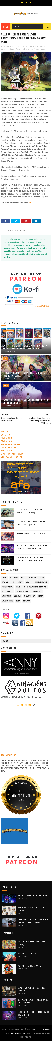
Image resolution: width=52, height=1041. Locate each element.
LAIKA (18, 601)
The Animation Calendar (12, 444)
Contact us (6, 434)
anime (6, 385)
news (43, 49)
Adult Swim (6, 596)
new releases (9, 331)
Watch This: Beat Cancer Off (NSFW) (31, 943)
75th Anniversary (39, 46)
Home (5, 26)
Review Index (6, 438)
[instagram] (22, 2)
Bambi (12, 49)
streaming (14, 577)
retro (40, 596)
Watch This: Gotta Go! (28, 953)
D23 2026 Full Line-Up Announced (34, 895)
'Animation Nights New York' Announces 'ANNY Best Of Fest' (30, 559)
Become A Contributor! (11, 456)
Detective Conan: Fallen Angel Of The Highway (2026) (32, 523)
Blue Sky (26, 601)
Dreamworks (36, 591)
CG (22, 577)
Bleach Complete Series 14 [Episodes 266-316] (29, 511)
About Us (5, 431)
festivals (5, 582)
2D (13, 582)
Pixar (18, 587)
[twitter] (30, 2)
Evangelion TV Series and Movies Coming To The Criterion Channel (26, 401)
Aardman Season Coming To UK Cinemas (32, 909)
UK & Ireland (31, 577)
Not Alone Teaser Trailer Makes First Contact (33, 1001)
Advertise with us (9, 447)
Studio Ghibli (7, 587)
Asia (5, 358)
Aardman (17, 596)
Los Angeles (35, 49)
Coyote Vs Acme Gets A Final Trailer (31, 989)
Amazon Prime (7, 601)
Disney (18, 49)
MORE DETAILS (42, 306)
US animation (7, 591)
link (29, 203)
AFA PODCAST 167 (8, 755)
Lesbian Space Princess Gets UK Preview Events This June (31, 547)
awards (28, 582)
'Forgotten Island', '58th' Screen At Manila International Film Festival (24, 374)
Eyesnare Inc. (14, 1033)
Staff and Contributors (12, 453)
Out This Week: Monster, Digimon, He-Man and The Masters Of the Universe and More (25, 347)
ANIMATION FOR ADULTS (41, 1029)
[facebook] (26, 2)
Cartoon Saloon (22, 591)
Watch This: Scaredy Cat (30, 965)
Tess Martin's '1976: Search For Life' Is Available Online (33, 921)
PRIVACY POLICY (25, 1033)
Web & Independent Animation (35, 587)
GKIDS (42, 577)
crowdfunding (29, 596)
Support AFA (6, 450)
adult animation (41, 582)
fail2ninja (25, 49)
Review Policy (7, 441)
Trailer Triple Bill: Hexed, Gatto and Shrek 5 (33, 1013)
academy (4, 49)
